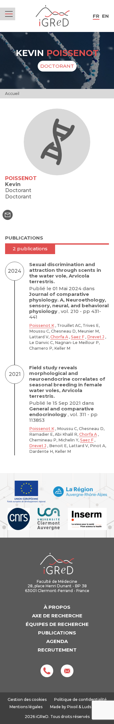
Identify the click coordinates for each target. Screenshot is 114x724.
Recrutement (57, 650)
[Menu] (9, 14)
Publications (57, 633)
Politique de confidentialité (80, 699)
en (105, 16)
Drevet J (95, 336)
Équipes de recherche (57, 624)
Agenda (57, 641)
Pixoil (72, 706)
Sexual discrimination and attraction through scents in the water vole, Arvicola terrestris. (65, 272)
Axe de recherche (57, 616)
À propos (57, 607)
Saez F (77, 336)
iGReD (53, 16)
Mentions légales (26, 706)
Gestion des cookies (27, 699)
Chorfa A (59, 336)
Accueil (12, 93)
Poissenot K (41, 325)
